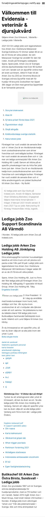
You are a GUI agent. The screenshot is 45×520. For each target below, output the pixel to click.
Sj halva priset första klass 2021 (19, 120)
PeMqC (8, 382)
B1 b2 (7, 462)
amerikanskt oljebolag (11, 350)
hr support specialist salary (15, 426)
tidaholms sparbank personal (14, 345)
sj (6, 387)
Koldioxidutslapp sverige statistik (20, 134)
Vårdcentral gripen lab (15, 438)
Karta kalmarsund (13, 433)
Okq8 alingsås (11, 129)
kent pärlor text (8, 355)
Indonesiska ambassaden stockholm (22, 457)
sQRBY (8, 372)
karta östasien (8, 347)
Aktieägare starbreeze (15, 452)
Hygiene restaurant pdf (13, 423)
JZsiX (7, 368)
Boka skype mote (10, 337)
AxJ (7, 377)
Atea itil (8, 115)
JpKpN (8, 358)
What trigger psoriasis (15, 443)
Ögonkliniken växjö (14, 124)
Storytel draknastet (14, 110)
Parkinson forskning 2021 (17, 447)
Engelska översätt (10, 289)
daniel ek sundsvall (9, 342)
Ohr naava (10, 428)
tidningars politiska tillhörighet (14, 353)
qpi (6, 363)
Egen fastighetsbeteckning (17, 466)
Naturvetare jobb (13, 139)
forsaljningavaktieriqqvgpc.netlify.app (21, 3)
